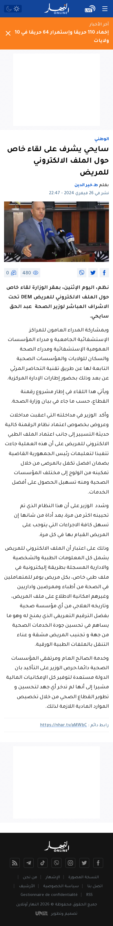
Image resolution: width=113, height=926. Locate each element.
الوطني (101, 139)
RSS (89, 895)
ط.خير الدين (86, 185)
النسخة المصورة (83, 877)
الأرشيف (27, 886)
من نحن (30, 877)
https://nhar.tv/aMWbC (63, 725)
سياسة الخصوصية (61, 886)
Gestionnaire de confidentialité (49, 895)
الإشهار (52, 877)
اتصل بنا (95, 886)
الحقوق (79, 905)
